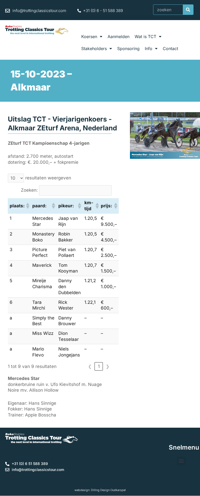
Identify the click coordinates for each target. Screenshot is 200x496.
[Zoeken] (188, 10)
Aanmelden (118, 36)
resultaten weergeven (48, 177)
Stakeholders (94, 48)
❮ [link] (90, 366)
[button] (27, 206)
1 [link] (99, 366)
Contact (170, 48)
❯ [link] (107, 366)
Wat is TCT (145, 36)
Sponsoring (128, 48)
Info (148, 48)
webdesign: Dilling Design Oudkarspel (100, 490)
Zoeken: (29, 190)
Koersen (89, 36)
